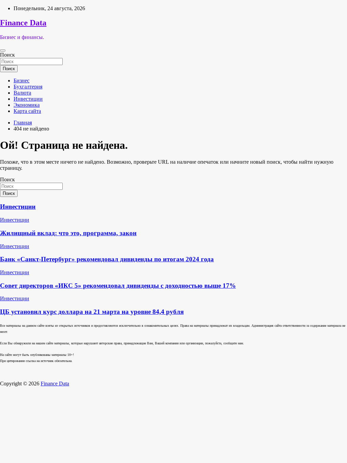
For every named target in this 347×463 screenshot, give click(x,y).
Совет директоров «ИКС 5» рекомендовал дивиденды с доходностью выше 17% (118, 285)
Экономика (27, 105)
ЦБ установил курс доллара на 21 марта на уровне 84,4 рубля (92, 311)
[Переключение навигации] (2, 50)
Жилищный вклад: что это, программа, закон (68, 233)
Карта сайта (27, 111)
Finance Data (23, 22)
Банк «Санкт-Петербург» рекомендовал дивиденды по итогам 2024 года (107, 259)
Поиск (7, 55)
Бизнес (21, 80)
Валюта (22, 93)
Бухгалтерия (28, 86)
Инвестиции (28, 99)
